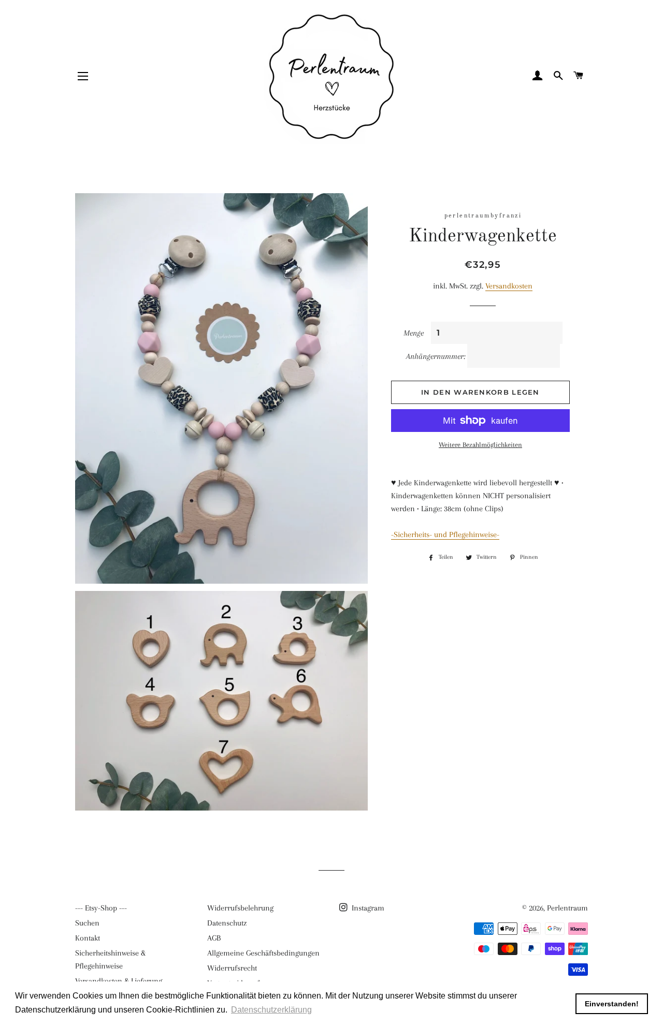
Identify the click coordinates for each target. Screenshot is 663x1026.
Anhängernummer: (435, 356)
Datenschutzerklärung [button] (271, 1009)
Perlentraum (567, 908)
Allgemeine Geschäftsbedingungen (263, 953)
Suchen (87, 923)
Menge (413, 333)
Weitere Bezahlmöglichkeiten (480, 445)
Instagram (367, 908)
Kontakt (87, 938)
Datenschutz (227, 923)
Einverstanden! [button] (612, 1004)
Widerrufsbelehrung (240, 908)
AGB (214, 938)
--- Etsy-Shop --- (101, 908)
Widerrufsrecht (232, 968)
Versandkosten (508, 286)
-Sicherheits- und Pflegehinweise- (445, 534)
